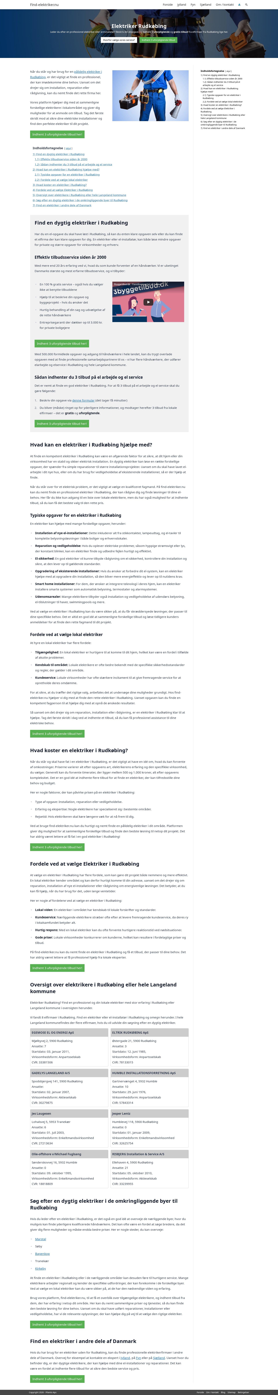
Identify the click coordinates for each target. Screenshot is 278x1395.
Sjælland (205, 5)
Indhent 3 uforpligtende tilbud (158, 40)
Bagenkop (42, 1254)
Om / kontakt (225, 5)
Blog (223, 1392)
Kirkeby (40, 1268)
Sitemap (232, 1392)
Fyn (193, 5)
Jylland (181, 5)
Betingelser (243, 1392)
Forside (168, 5)
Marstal (40, 1239)
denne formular (83, 400)
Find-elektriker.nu (44, 4)
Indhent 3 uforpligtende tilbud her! (57, 134)
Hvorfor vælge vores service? (119, 40)
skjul (68, 148)
